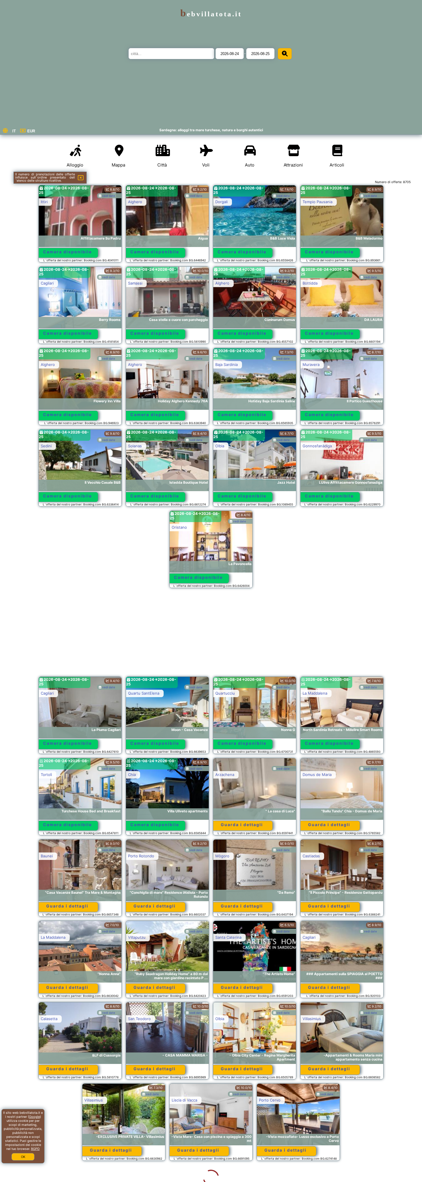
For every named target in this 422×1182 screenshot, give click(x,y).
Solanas (135, 446)
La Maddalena (315, 693)
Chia (132, 774)
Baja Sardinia (226, 364)
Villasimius (312, 1018)
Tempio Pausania (317, 201)
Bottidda (310, 283)
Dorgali (221, 201)
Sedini (46, 446)
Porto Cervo (226, 1100)
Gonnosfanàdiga (317, 446)
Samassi (135, 283)
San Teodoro (139, 1018)
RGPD (35, 1149)
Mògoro (222, 856)
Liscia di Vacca (141, 1100)
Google (34, 1117)
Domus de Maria (317, 774)
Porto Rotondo (141, 856)
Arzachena (224, 774)
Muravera (311, 364)
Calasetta (49, 1018)
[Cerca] (285, 54)
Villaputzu (137, 937)
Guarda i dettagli (242, 824)
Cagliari (47, 283)
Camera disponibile (67, 251)
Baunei (47, 856)
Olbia (219, 446)
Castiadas (311, 856)
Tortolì (46, 774)
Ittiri (44, 201)
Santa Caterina (228, 937)
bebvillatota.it (211, 14)
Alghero (135, 201)
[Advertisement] (211, 635)
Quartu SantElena (143, 693)
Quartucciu (225, 693)
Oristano (179, 527)
